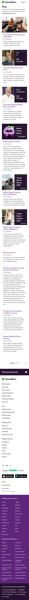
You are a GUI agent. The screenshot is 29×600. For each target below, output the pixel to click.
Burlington (17, 522)
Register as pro (6, 409)
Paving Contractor (7, 565)
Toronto (4, 502)
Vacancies (5, 431)
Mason (3, 551)
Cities (3, 450)
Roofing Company (20, 565)
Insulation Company (20, 575)
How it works (6, 390)
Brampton (4, 514)
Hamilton (17, 511)
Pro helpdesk (6, 418)
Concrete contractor (20, 572)
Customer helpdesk (8, 399)
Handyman (18, 548)
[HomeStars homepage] (10, 2)
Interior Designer (6, 554)
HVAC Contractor (19, 557)
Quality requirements (8, 412)
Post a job (5, 387)
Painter (4, 557)
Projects (4, 448)
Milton (16, 528)
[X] (10, 465)
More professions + (20, 578)
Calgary (17, 502)
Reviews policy (6, 415)
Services (4, 445)
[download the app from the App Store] (8, 476)
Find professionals (7, 393)
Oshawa (4, 516)
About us (4, 425)
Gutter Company (6, 572)
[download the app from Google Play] (21, 476)
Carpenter (4, 545)
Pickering (4, 528)
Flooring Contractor (7, 575)
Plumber (4, 542)
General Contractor (20, 554)
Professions (5, 442)
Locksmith (4, 548)
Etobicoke (4, 519)
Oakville (4, 525)
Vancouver (4, 511)
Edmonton (17, 505)
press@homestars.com (9, 13)
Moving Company (19, 551)
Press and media (7, 428)
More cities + (5, 534)
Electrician (18, 542)
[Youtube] (6, 465)
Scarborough (18, 514)
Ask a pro (5, 401)
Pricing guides (6, 453)
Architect (17, 545)
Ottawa (4, 505)
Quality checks (6, 396)
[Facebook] (3, 465)
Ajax (16, 525)
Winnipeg (17, 508)
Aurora (17, 531)
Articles (4, 456)
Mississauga (5, 508)
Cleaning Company (7, 560)
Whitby (4, 531)
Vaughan (17, 519)
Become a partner (7, 434)
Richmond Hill (5, 522)
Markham (17, 516)
